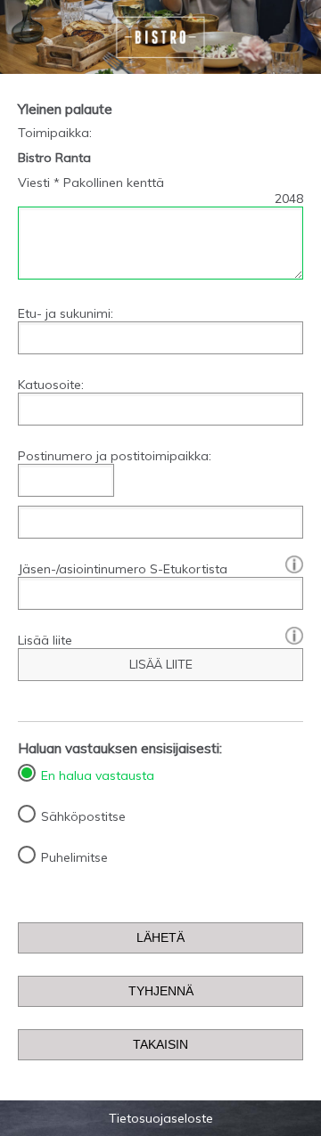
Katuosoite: (51, 385)
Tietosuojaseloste (161, 1118)
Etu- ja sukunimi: (65, 313)
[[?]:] (289, 563)
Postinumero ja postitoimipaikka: (114, 456)
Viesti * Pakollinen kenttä (91, 182)
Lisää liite (45, 640)
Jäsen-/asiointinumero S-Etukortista (160, 569)
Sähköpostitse (83, 816)
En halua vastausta (97, 775)
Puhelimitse (74, 857)
